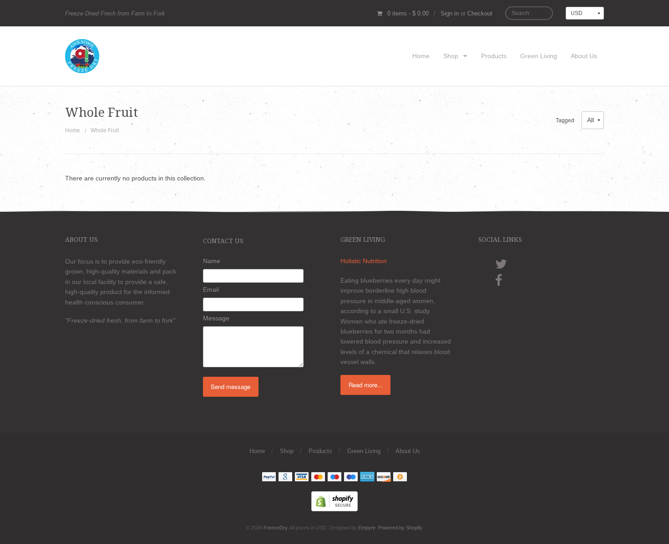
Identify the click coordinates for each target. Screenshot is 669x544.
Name (211, 261)
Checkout (479, 13)
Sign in (450, 13)
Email (211, 289)
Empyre (366, 527)
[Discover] (383, 477)
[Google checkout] (285, 477)
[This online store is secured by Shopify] (334, 500)
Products (494, 56)
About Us (584, 56)
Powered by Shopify (400, 527)
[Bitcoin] (400, 477)
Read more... (366, 384)
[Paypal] (269, 477)
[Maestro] (334, 477)
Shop (450, 56)
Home (421, 56)
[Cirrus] (351, 477)
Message (216, 318)
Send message (230, 386)
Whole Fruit (105, 130)
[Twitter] (540, 264)
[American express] (367, 477)
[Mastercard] (318, 477)
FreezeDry (275, 527)
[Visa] (301, 477)
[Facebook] (540, 281)
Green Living (538, 56)
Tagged (565, 120)
